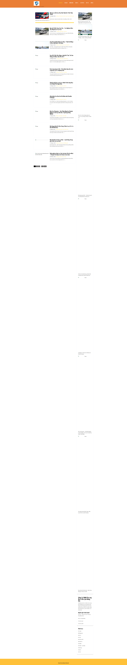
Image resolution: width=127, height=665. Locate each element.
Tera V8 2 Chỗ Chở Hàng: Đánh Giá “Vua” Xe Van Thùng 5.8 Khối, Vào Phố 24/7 (61, 55)
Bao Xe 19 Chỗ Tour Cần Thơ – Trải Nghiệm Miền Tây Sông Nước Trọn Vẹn (61, 28)
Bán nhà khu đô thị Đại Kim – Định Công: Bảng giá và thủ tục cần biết (61, 140)
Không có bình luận (59, 16)
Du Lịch (66, 2)
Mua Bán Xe (66, 58)
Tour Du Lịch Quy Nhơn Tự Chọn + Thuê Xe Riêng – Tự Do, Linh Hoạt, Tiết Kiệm (62, 42)
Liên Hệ (92, 2)
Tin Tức (87, 2)
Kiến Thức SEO (65, 129)
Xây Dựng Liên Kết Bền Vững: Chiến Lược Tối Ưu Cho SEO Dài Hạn (61, 126)
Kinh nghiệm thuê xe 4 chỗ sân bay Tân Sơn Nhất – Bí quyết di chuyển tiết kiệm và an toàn (61, 154)
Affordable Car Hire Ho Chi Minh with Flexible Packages (61, 96)
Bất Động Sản (80, 633)
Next (45, 166)
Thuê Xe (71, 16)
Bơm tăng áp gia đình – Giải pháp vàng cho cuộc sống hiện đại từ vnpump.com (61, 69)
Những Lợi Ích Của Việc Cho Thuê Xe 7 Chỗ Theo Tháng (61, 13)
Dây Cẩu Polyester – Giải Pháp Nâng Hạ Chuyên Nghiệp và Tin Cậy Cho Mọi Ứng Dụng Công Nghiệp (61, 112)
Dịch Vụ (76, 2)
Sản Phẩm (82, 2)
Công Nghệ (71, 2)
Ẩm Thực (79, 631)
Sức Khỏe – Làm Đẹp (81, 645)
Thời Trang (80, 647)
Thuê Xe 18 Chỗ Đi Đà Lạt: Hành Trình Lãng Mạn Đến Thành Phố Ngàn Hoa (61, 83)
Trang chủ (61, 2)
